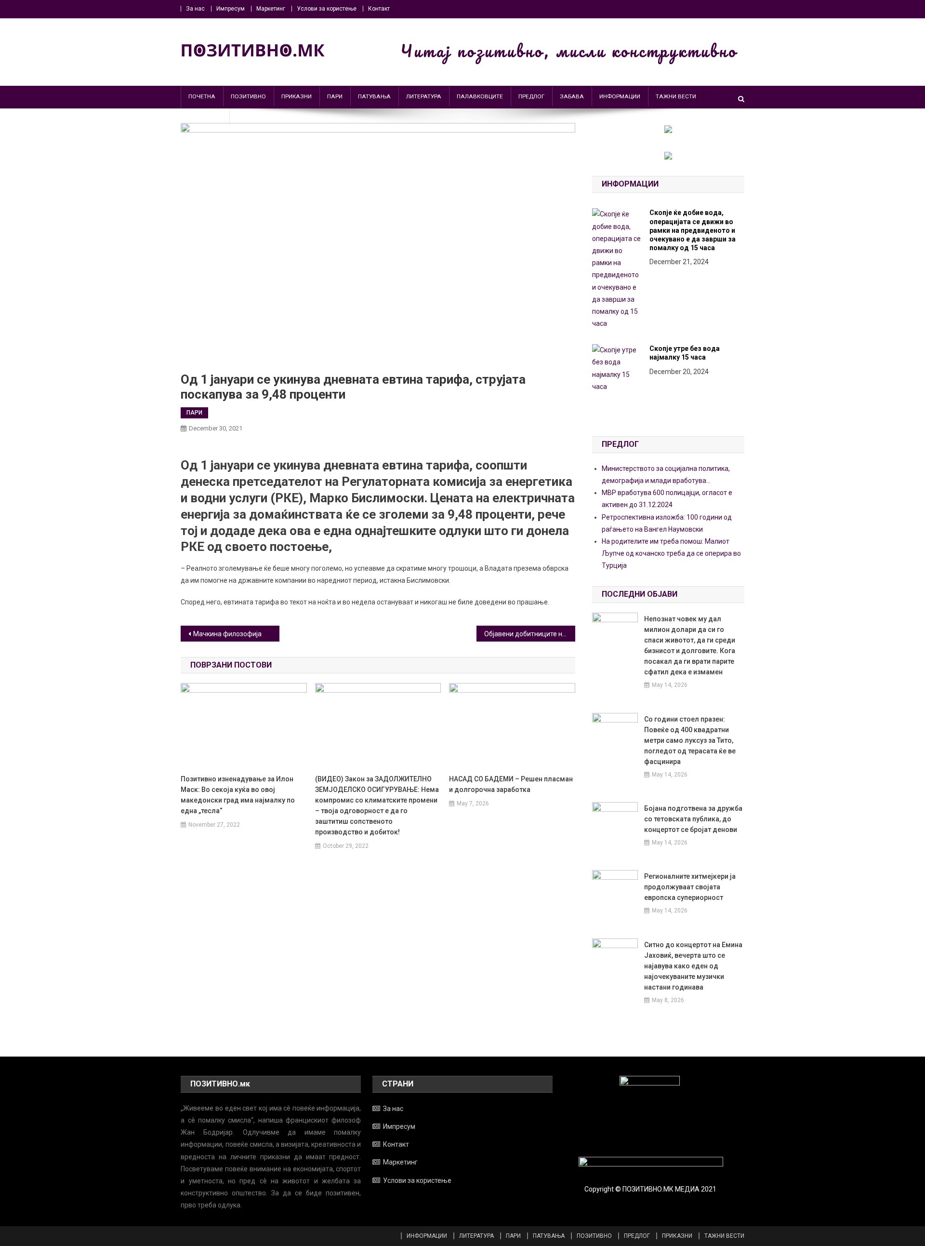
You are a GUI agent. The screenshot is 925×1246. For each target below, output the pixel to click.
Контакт (379, 8)
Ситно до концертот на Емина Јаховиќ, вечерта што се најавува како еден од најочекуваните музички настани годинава (693, 966)
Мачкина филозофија (227, 634)
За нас (195, 8)
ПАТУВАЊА (374, 96)
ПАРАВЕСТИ (205, 115)
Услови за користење (327, 8)
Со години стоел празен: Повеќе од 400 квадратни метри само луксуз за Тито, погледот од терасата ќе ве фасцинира (690, 740)
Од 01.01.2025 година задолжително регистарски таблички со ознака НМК (696, 285)
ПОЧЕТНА (201, 96)
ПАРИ (335, 96)
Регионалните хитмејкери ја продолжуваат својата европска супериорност (690, 886)
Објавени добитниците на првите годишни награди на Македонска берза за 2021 (529, 634)
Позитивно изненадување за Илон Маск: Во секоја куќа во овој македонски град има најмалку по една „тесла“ (238, 795)
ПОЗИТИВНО (248, 96)
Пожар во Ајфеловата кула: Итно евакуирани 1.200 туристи (695, 372)
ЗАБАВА (572, 96)
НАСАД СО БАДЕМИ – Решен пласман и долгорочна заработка (511, 784)
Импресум (230, 8)
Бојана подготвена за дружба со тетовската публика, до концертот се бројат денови (693, 818)
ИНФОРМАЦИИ (619, 96)
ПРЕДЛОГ (531, 96)
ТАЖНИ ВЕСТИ (676, 96)
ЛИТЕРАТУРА (423, 96)
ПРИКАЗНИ (296, 96)
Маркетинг (270, 8)
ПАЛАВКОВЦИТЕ (480, 96)
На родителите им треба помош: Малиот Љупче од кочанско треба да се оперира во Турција (671, 553)
